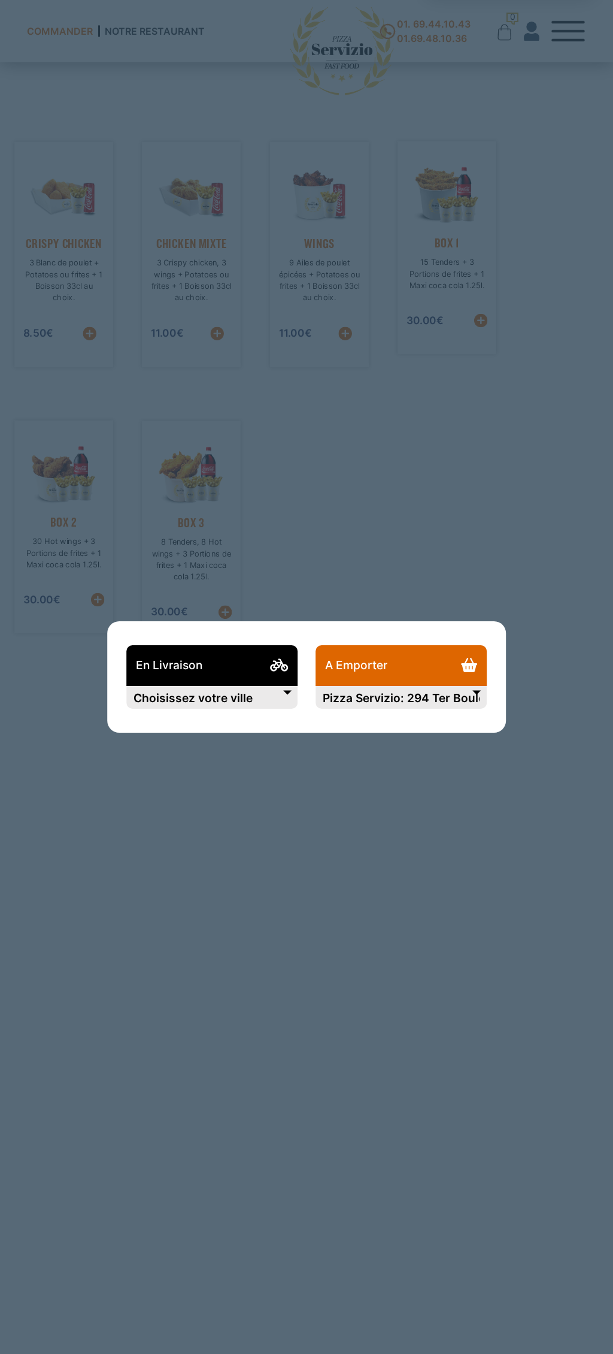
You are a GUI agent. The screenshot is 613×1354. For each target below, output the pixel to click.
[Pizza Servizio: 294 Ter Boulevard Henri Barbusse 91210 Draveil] (401, 697)
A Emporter (356, 665)
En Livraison (169, 665)
